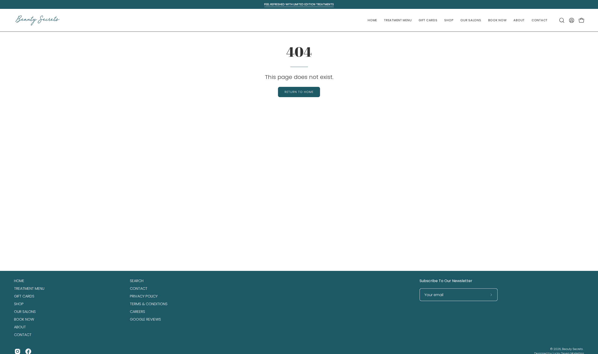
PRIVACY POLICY (144, 296)
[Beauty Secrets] (37, 20)
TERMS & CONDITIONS (148, 304)
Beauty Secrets (573, 349)
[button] (398, 20)
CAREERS (137, 311)
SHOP (19, 304)
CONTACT (23, 334)
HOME (19, 280)
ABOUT (20, 327)
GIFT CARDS (24, 296)
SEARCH (136, 280)
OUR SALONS (25, 311)
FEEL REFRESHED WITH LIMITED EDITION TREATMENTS (299, 4)
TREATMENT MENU (29, 288)
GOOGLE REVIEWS (145, 319)
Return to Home (299, 92)
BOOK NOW (24, 319)
